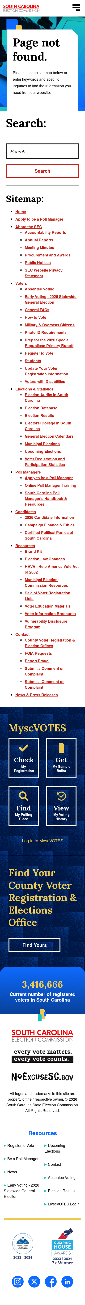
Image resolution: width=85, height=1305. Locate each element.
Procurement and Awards (48, 255)
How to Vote (35, 317)
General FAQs (37, 309)
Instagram (18, 1282)
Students (33, 360)
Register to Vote (39, 353)
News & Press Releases (36, 694)
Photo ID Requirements (46, 332)
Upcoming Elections (43, 451)
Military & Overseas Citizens (50, 324)
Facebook (51, 1282)
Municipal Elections (42, 443)
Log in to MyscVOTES (42, 840)
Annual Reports (39, 240)
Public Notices (38, 262)
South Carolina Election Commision (21, 8)
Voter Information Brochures (50, 613)
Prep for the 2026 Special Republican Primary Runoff (49, 342)
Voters (21, 283)
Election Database (41, 408)
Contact (22, 634)
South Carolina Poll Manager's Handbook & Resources (46, 498)
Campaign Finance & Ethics (50, 525)
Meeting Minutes (39, 247)
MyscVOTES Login (64, 1204)
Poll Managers (28, 472)
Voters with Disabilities (45, 381)
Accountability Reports (45, 232)
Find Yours (34, 944)
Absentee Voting (40, 289)
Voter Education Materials (48, 606)
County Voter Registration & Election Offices (50, 642)
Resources (25, 545)
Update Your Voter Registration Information (46, 371)
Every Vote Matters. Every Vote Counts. (42, 1056)
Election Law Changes (45, 559)
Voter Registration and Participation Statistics (45, 461)
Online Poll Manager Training (50, 485)
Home (20, 211)
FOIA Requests (38, 653)
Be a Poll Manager (22, 1158)
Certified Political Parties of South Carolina (49, 535)
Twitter (34, 1282)
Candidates (25, 511)
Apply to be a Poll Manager (39, 219)
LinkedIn (67, 1282)
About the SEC (28, 226)
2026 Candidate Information (49, 517)
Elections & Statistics (34, 389)
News (12, 1172)
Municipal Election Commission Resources (46, 582)
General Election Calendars (49, 436)
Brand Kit (33, 551)
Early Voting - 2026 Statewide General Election (50, 299)
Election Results (39, 415)
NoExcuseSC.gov (42, 1076)
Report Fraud (37, 660)
